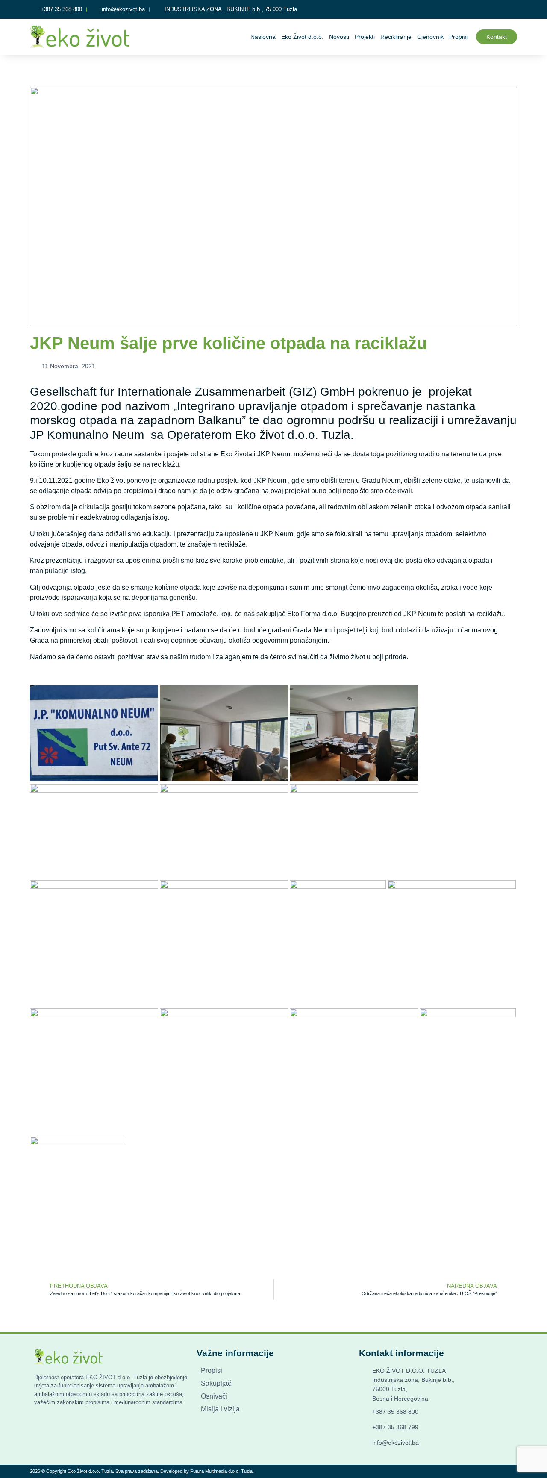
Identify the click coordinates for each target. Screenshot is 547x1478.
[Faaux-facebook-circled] (512, 9)
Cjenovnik (430, 36)
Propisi (458, 36)
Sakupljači (217, 1383)
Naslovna (263, 36)
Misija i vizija (220, 1409)
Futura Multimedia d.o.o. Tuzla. (222, 1471)
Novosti (339, 36)
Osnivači (214, 1396)
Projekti (365, 36)
